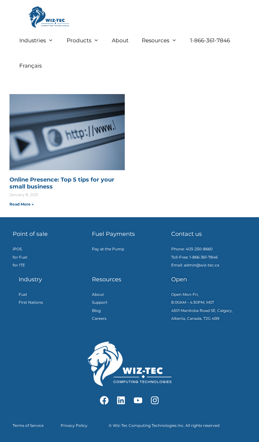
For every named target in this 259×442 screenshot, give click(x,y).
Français (30, 66)
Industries (32, 40)
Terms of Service (28, 425)
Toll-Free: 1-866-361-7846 (194, 257)
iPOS (17, 249)
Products (79, 40)
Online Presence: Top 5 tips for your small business (61, 183)
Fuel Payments (113, 233)
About (120, 40)
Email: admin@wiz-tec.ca (195, 265)
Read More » (21, 204)
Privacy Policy (74, 425)
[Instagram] (155, 400)
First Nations (31, 302)
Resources (155, 40)
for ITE (19, 265)
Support (99, 302)
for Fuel (20, 257)
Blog (96, 310)
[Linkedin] (121, 400)
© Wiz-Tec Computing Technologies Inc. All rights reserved (164, 425)
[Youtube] (138, 400)
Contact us (186, 233)
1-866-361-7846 (210, 40)
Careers (99, 318)
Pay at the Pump (108, 249)
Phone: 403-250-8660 (192, 249)
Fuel (23, 294)
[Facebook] (104, 400)
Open (179, 279)
